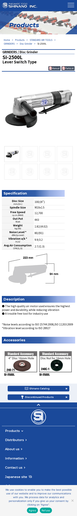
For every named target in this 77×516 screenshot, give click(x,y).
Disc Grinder (26, 43)
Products (19, 39)
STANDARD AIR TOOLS (41, 39)
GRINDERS (9, 43)
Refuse (46, 510)
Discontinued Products (39, 397)
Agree (32, 510)
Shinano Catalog (39, 388)
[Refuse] (72, 500)
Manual (56, 68)
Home (7, 39)
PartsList (69, 68)
